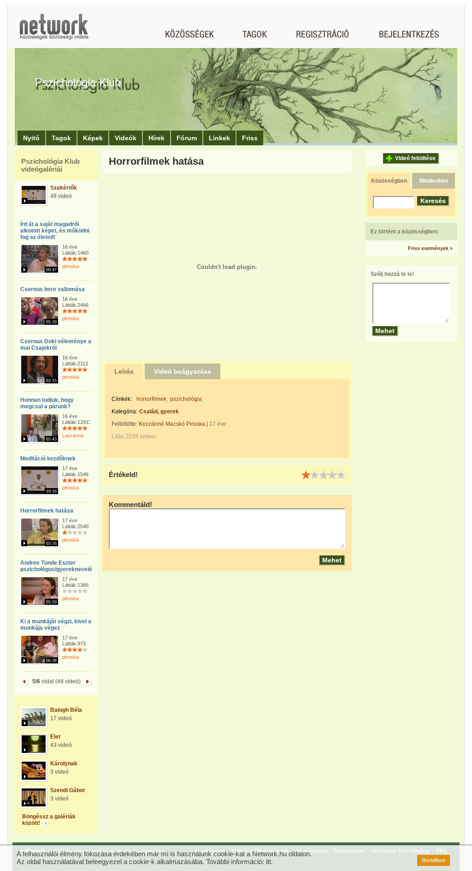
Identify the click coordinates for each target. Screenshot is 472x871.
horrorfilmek (151, 399)
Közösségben (389, 181)
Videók (125, 138)
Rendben (433, 860)
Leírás (124, 371)
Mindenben (433, 181)
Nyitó (31, 138)
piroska (70, 266)
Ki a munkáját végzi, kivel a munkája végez (55, 624)
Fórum (187, 138)
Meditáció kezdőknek (48, 458)
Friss (250, 138)
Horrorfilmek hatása (46, 510)
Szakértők (63, 188)
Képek (93, 138)
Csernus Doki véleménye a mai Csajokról (55, 344)
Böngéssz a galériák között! (49, 819)
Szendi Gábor (67, 790)
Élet (55, 737)
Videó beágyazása (182, 371)
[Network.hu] (54, 31)
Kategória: (124, 411)
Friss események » (430, 248)
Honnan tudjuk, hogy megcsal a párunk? (47, 403)
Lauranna (72, 435)
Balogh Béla (66, 710)
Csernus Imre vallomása (52, 289)
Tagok (61, 138)
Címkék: (122, 399)
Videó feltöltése (415, 158)
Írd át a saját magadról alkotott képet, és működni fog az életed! (54, 230)
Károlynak (63, 763)
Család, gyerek (159, 411)
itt (268, 861)
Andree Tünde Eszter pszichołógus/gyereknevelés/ (58, 566)
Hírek (156, 138)
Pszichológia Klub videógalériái (50, 165)
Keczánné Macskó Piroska (172, 424)
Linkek (219, 138)
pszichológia (186, 399)
